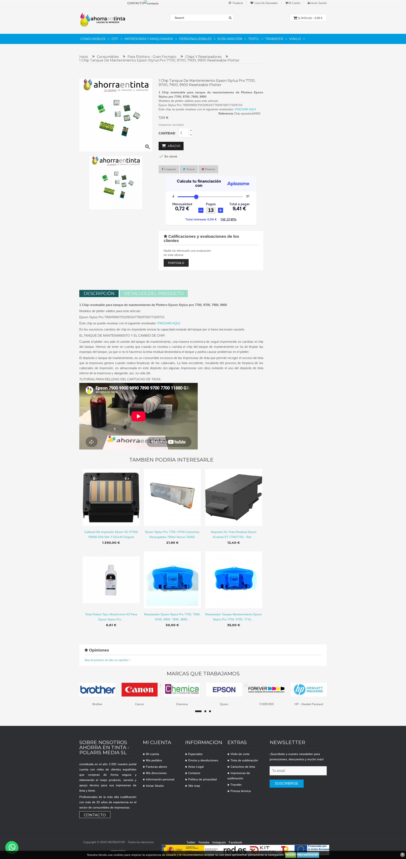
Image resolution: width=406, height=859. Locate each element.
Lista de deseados (266, 3)
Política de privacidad (202, 779)
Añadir (173, 146)
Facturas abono (156, 766)
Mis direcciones (156, 773)
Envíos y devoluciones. (203, 760)
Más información (308, 855)
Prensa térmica (240, 791)
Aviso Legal (196, 766)
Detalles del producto (154, 293)
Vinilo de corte (240, 754)
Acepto (290, 855)
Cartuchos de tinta (242, 766)
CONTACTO (135, 3)
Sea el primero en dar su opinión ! (107, 660)
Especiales (195, 754)
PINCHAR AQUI (245, 109)
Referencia (225, 113)
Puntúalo (176, 263)
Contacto (95, 815)
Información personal (160, 779)
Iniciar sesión (318, 3)
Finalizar (237, 3)
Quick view (111, 494)
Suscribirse (286, 783)
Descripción (99, 293)
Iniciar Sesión (155, 785)
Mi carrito (294, 3)
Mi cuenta (152, 754)
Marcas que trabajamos (203, 673)
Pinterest (210, 169)
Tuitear (191, 169)
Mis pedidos (154, 760)
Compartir (170, 169)
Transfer (236, 784)
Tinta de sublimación (244, 760)
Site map (194, 785)
